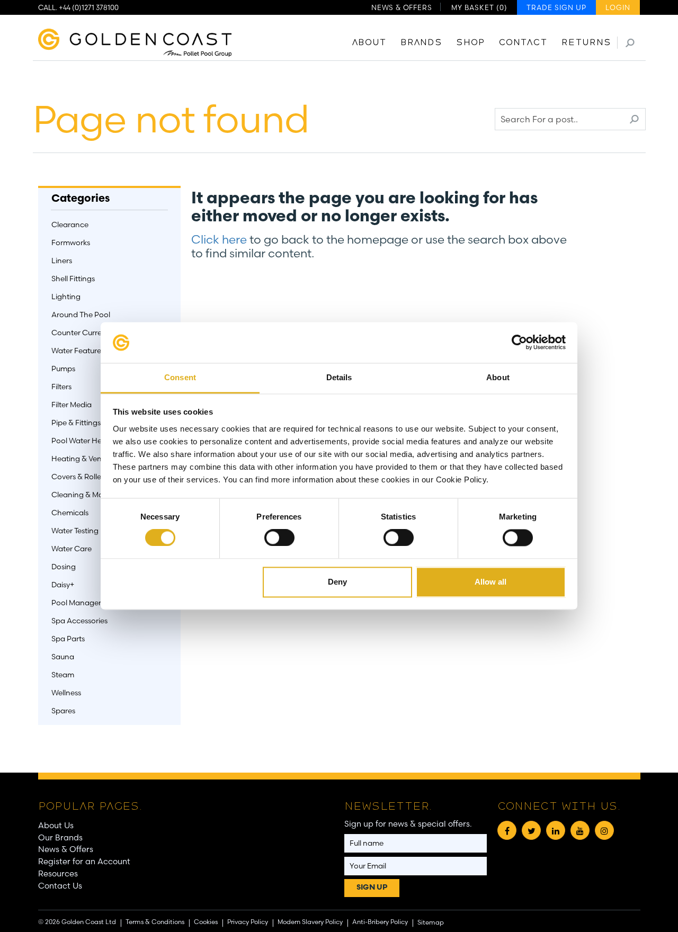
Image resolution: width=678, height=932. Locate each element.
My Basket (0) (479, 7)
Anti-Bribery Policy (380, 922)
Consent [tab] (180, 377)
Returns (586, 43)
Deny (337, 581)
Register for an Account (84, 861)
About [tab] (498, 377)
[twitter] (531, 830)
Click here (219, 239)
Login (617, 7)
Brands (421, 43)
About (369, 43)
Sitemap (430, 922)
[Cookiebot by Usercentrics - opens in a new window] (519, 343)
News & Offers (401, 7)
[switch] (279, 538)
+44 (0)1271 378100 (89, 7)
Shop (470, 43)
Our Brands (60, 837)
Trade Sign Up (556, 7)
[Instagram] (604, 830)
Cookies (206, 922)
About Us (56, 825)
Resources (58, 873)
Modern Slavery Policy (310, 922)
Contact (523, 43)
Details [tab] (339, 377)
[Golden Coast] (135, 39)
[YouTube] (580, 830)
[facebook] (506, 830)
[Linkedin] (555, 830)
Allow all (490, 581)
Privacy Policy (247, 922)
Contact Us (60, 886)
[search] (630, 42)
